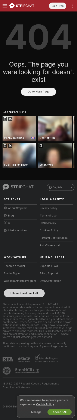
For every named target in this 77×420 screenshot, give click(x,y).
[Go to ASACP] (24, 359)
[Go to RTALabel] (8, 359)
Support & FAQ (49, 266)
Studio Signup (12, 273)
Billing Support (49, 273)
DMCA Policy (48, 223)
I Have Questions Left (24, 293)
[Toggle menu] (4, 5)
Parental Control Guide (54, 237)
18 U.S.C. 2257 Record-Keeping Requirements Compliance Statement (31, 385)
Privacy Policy (48, 208)
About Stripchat (17, 208)
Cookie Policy (45, 404)
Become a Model (14, 266)
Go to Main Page (38, 91)
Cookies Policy (49, 230)
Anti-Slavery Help (50, 245)
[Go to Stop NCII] (27, 370)
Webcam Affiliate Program (20, 280)
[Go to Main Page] (23, 5)
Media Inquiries (17, 230)
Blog (11, 215)
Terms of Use (48, 215)
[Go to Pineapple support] (7, 371)
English (57, 187)
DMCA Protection (50, 280)
